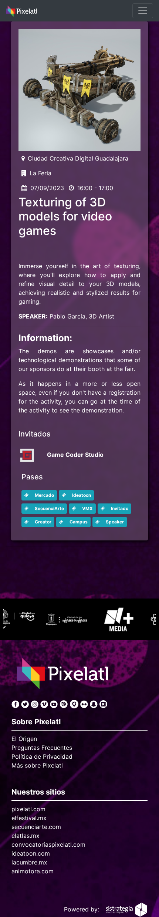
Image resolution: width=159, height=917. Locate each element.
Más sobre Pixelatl (37, 765)
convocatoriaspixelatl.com (48, 844)
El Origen (24, 738)
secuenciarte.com (36, 826)
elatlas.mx (25, 835)
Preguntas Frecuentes (41, 747)
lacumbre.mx (29, 862)
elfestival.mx (29, 818)
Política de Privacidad (41, 756)
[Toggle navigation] (142, 10)
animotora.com (32, 871)
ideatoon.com (30, 853)
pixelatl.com (28, 809)
